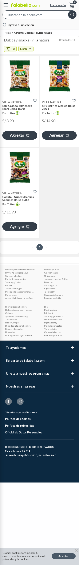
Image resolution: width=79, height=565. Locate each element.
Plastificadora (50, 310)
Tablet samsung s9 (13, 288)
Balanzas (48, 282)
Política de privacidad (19, 425)
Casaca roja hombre (53, 295)
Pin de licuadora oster (15, 279)
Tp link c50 (49, 291)
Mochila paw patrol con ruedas (20, 269)
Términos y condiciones (21, 412)
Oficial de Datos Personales (23, 432)
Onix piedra (49, 276)
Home (8, 32)
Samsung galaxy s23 (53, 316)
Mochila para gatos (53, 325)
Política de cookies (18, 419)
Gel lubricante (51, 272)
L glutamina (49, 288)
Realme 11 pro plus (14, 329)
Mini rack (48, 313)
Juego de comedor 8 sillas (56, 279)
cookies (24, 559)
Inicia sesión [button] (58, 5)
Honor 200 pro (12, 322)
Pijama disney (50, 322)
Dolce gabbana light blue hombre (20, 335)
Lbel (46, 306)
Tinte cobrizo (50, 329)
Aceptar (63, 556)
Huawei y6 (10, 332)
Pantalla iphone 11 (53, 335)
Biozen (8, 285)
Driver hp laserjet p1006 (16, 272)
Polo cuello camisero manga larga (20, 291)
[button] (39, 15)
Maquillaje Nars (51, 269)
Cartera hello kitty (14, 276)
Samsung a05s (50, 285)
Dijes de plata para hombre (18, 325)
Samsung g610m (12, 282)
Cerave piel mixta (52, 332)
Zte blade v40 (11, 319)
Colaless (9, 313)
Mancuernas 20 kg (52, 298)
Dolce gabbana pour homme (18, 310)
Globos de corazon (53, 319)
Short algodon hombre (16, 306)
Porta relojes (11, 295)
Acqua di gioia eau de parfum (18, 298)
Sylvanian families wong (16, 316)
